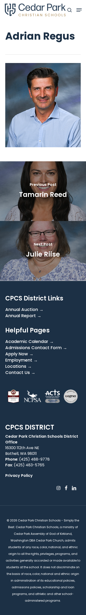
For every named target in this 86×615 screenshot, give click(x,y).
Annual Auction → (24, 309)
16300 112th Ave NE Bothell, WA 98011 (22, 450)
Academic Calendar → (29, 341)
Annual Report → (23, 316)
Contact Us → (20, 372)
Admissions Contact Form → (36, 348)
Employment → (21, 360)
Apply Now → (19, 354)
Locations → (18, 366)
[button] (79, 10)
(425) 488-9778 (34, 459)
